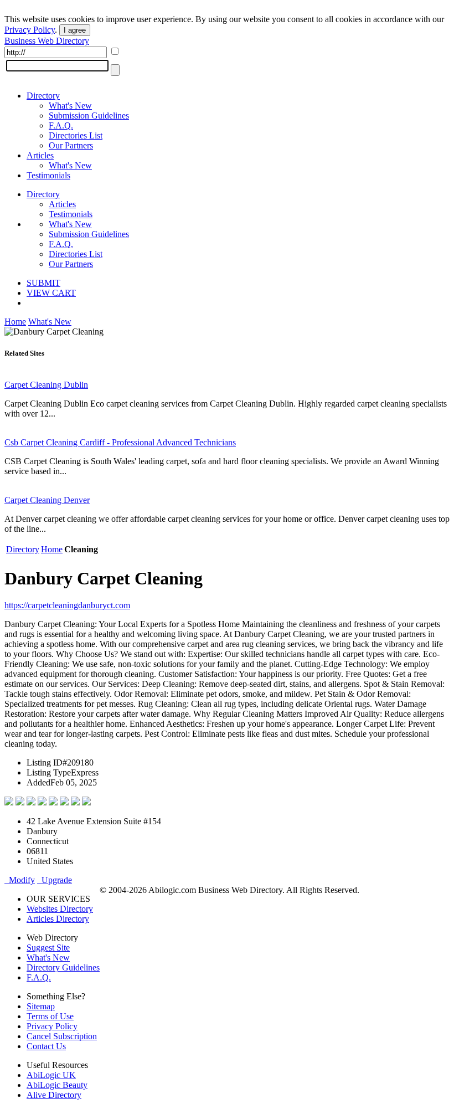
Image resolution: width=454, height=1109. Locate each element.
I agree (75, 30)
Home (15, 321)
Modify (19, 880)
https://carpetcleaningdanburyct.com (67, 605)
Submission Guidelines (89, 115)
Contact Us (46, 1046)
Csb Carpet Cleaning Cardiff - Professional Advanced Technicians (120, 442)
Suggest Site (48, 947)
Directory (43, 95)
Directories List (75, 135)
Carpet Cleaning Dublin (46, 384)
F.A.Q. (61, 125)
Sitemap (41, 1006)
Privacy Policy (29, 29)
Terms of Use (50, 1016)
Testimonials (48, 175)
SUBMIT (43, 282)
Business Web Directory (46, 40)
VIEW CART (51, 292)
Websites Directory (60, 908)
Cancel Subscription (62, 1036)
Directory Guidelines (63, 967)
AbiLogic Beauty (57, 1085)
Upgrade (54, 880)
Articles (40, 155)
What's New (70, 105)
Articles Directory (58, 918)
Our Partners (71, 145)
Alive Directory (54, 1095)
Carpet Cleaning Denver (47, 500)
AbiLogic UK (51, 1075)
